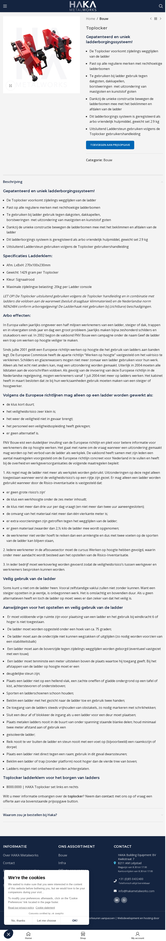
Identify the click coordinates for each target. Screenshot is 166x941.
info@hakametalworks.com (136, 891)
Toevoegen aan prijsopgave (110, 145)
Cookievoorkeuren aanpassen (96, 918)
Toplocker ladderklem (24, 778)
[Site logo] (83, 5)
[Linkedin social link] (117, 900)
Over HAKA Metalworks (20, 855)
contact (108, 796)
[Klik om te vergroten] (10, 85)
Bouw (104, 18)
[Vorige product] (150, 18)
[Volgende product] (160, 18)
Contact (9, 863)
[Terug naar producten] (155, 18)
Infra (62, 863)
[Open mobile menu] (5, 6)
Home (90, 18)
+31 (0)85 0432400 (131, 879)
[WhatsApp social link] (124, 900)
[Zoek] (161, 6)
